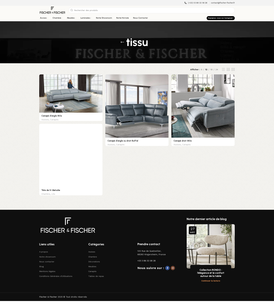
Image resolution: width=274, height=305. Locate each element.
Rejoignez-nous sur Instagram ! (220, 18)
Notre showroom (47, 257)
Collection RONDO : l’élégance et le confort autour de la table (210, 273)
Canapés (54, 119)
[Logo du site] (52, 10)
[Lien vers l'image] (67, 225)
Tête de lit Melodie (50, 190)
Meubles (92, 266)
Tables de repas (96, 276)
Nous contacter (46, 261)
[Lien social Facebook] (167, 268)
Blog (41, 266)
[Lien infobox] (195, 3)
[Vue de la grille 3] (228, 70)
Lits (53, 194)
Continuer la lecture (210, 281)
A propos (43, 252)
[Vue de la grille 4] (233, 70)
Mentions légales (47, 271)
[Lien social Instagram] (173, 268)
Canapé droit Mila (183, 141)
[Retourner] (122, 42)
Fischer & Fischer (48, 297)
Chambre (45, 194)
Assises (45, 119)
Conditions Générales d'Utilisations (55, 276)
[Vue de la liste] (223, 70)
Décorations (94, 261)
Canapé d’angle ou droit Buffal (122, 141)
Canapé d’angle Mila (51, 116)
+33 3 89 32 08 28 (146, 260)
